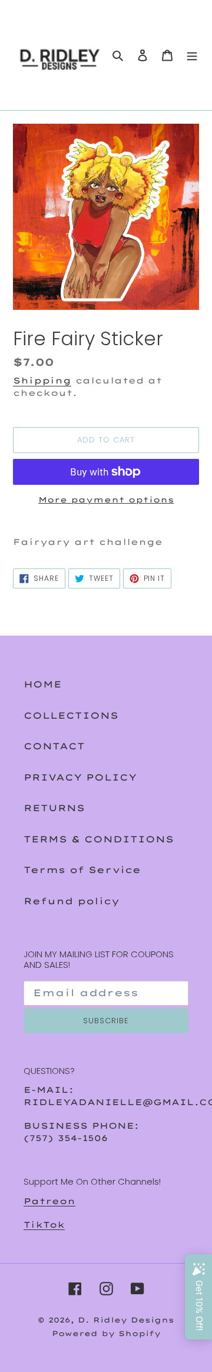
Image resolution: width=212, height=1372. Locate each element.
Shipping (42, 380)
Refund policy (72, 901)
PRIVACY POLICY (80, 777)
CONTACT (54, 746)
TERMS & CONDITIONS (99, 839)
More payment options (106, 499)
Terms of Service (82, 869)
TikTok (44, 1224)
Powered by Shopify (106, 1333)
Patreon (49, 1201)
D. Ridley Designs (126, 1319)
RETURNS (54, 808)
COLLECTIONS (71, 715)
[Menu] (192, 55)
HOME (43, 684)
